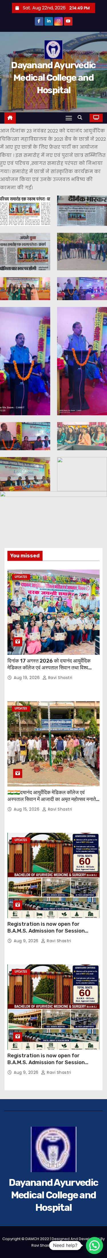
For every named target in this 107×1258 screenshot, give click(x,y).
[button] (81, 117)
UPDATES (21, 577)
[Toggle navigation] (69, 118)
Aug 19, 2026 (27, 677)
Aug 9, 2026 (27, 941)
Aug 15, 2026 (27, 809)
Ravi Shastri (59, 677)
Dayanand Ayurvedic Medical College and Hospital (53, 78)
